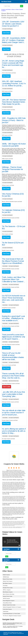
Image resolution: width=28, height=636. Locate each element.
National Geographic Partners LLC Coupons (12, 607)
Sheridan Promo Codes (8, 587)
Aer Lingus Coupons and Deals (8, 438)
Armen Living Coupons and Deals (9, 72)
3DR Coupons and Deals (7, 135)
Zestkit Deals (5, 611)
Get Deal (6, 33)
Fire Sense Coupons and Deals (8, 109)
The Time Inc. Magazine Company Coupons (12, 615)
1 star (9, 468)
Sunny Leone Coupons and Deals (9, 365)
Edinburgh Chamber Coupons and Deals (10, 401)
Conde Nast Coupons (7, 609)
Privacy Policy (6, 633)
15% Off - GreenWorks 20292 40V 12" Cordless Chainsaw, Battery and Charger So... (13, 627)
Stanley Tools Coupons (7, 581)
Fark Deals (5, 585)
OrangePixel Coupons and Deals (8, 307)
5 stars (19, 468)
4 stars (16, 468)
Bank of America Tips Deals (8, 594)
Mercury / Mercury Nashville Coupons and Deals (12, 201)
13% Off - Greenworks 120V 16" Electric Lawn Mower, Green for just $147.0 (12, 624)
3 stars (14, 468)
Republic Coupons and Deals (8, 250)
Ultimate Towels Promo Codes (9, 604)
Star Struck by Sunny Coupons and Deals (10, 326)
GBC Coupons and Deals (7, 91)
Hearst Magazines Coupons (8, 600)
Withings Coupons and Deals (8, 185)
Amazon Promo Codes (7, 596)
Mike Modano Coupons (8, 592)
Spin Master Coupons (7, 583)
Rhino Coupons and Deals (7, 234)
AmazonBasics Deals (7, 602)
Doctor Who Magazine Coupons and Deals (11, 344)
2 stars (11, 468)
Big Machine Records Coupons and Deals (10, 217)
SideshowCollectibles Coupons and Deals (10, 268)
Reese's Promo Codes (7, 579)
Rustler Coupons (6, 574)
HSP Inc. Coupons (6, 589)
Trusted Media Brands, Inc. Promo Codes (11, 613)
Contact (19, 632)
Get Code (6, 387)
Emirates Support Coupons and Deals (10, 420)
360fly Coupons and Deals (7, 158)
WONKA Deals (6, 576)
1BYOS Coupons (6, 598)
